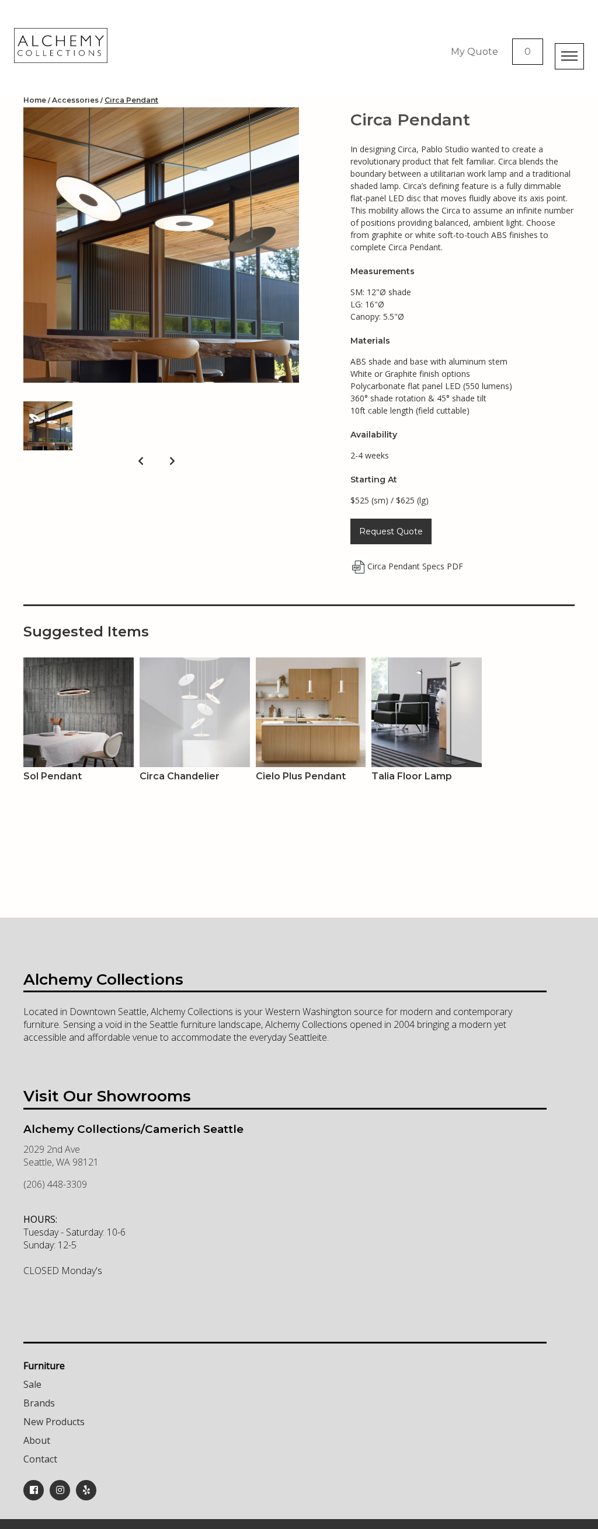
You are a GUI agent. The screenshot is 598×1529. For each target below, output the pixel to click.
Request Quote (391, 531)
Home (34, 100)
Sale (32, 1384)
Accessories (75, 100)
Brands (39, 1403)
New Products (54, 1421)
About (36, 1440)
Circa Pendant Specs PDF (415, 566)
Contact (40, 1459)
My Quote (474, 51)
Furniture (44, 1365)
